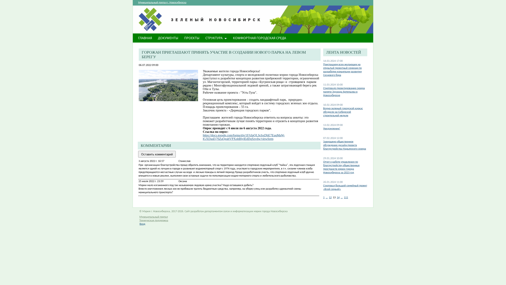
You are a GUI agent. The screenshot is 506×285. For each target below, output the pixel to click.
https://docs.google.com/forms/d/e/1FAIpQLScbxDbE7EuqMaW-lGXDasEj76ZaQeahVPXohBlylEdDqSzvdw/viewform (244, 137)
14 (338, 197)
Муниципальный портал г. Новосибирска (162, 2)
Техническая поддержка (153, 220)
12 (330, 197)
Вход (142, 224)
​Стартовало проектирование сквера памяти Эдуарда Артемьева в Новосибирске (344, 92)
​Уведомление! (331, 128)
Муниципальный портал (153, 217)
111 (346, 197)
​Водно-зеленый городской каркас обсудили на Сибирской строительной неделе (343, 112)
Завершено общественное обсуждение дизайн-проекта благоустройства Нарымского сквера (344, 145)
